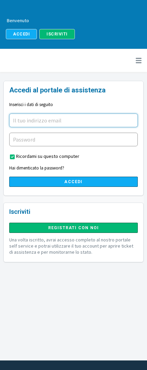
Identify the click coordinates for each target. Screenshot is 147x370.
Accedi (73, 181)
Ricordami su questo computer (47, 156)
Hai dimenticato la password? (36, 168)
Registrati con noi (73, 227)
